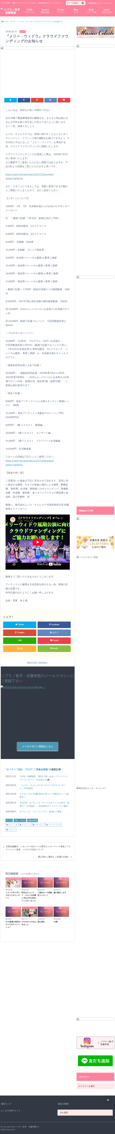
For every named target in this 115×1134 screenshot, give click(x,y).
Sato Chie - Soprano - (37, 662)
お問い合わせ (107, 10)
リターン (11, 830)
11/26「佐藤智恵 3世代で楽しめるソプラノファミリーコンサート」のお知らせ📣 (44, 778)
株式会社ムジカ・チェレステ (101, 3)
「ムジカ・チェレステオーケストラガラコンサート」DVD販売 (43, 787)
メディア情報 (91, 10)
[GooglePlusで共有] (37, 100)
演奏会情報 (45, 10)
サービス (60, 10)
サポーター (39, 825)
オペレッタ (12, 825)
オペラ (12, 21)
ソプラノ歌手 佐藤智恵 (25, 1126)
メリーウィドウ (54, 825)
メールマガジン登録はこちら (37, 746)
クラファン (26, 825)
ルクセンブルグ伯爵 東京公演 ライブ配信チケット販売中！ (44, 795)
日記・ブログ (25, 769)
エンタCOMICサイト (11, 1110)
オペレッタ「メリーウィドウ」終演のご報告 (41, 811)
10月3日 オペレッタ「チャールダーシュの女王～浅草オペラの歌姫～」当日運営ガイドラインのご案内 (44, 804)
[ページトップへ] (108, 1100)
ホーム (5, 21)
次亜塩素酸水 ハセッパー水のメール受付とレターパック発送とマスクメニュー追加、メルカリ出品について (38, 848)
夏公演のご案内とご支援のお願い (53, 857)
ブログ (75, 10)
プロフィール (30, 10)
